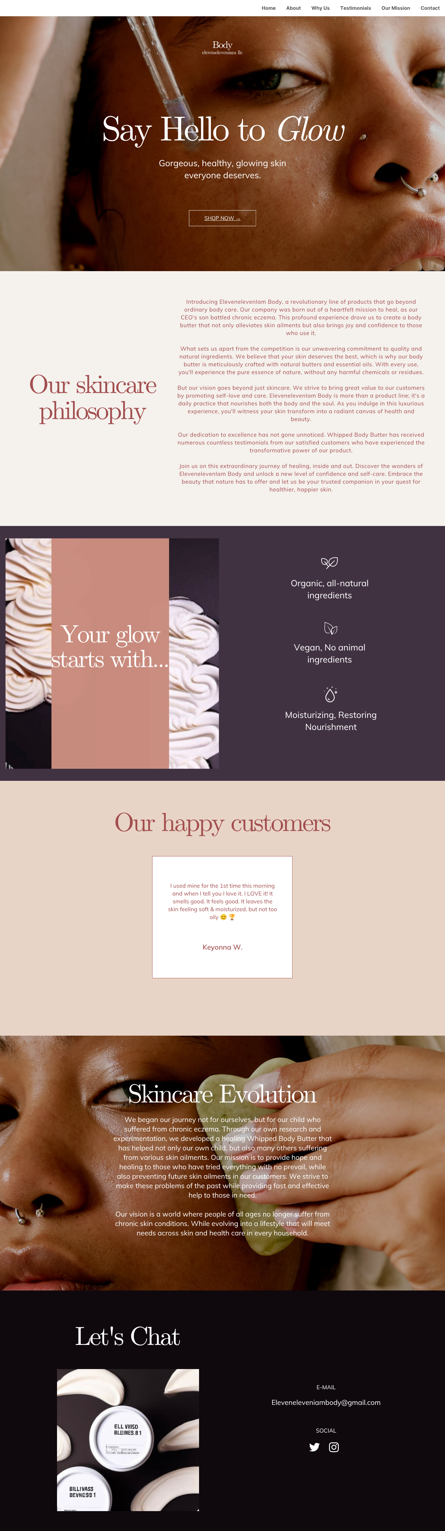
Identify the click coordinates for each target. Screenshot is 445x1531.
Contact (430, 8)
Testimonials (355, 8)
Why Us (320, 8)
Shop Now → (223, 218)
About (293, 8)
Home (269, 8)
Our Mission (395, 8)
